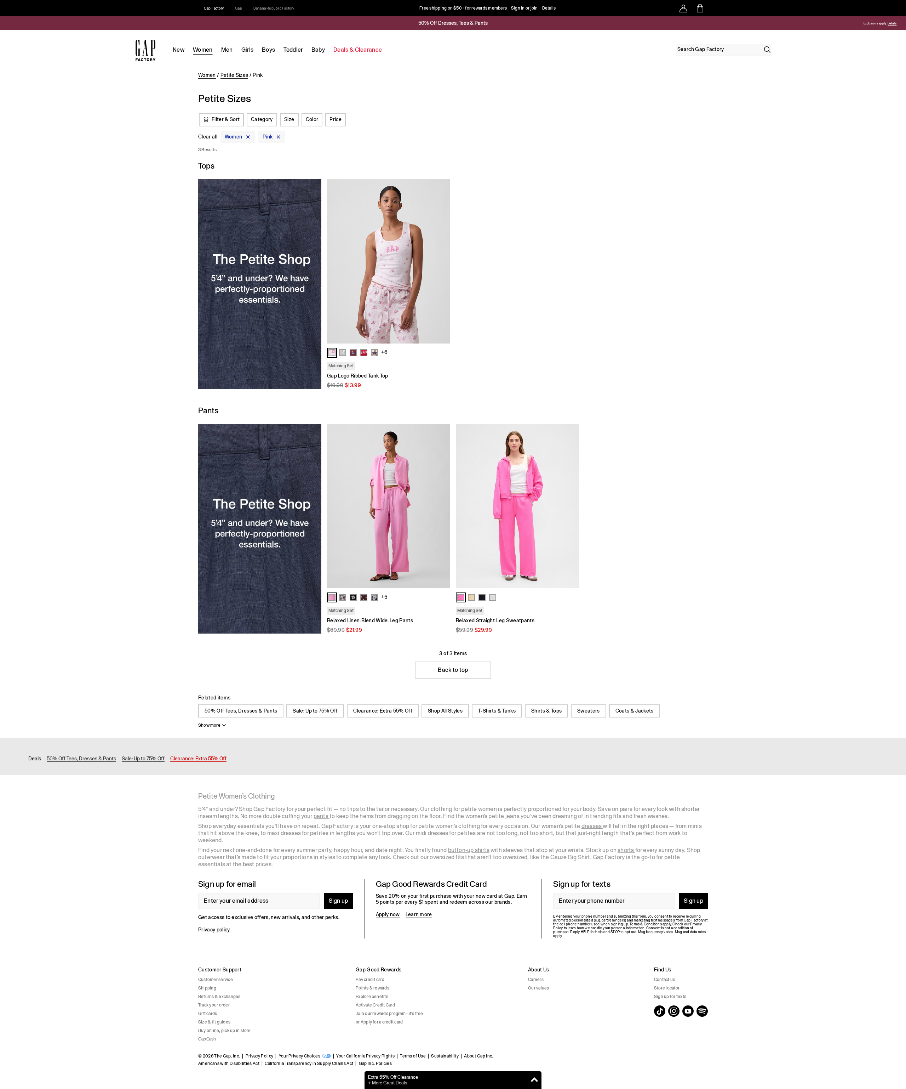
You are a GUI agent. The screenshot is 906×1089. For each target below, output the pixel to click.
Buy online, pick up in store (224, 1030)
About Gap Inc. (478, 1056)
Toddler (293, 49)
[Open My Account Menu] (683, 8)
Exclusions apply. (874, 23)
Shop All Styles (445, 711)
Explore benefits (372, 996)
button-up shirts (468, 850)
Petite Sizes (234, 75)
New (178, 49)
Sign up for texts (670, 996)
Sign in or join (524, 8)
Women (203, 49)
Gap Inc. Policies (375, 1063)
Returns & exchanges (219, 996)
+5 (384, 597)
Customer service (215, 979)
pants (321, 816)
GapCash (207, 1039)
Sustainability (444, 1056)
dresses (592, 826)
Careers (536, 979)
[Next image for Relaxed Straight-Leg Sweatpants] (570, 506)
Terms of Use (413, 1056)
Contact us (664, 979)
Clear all (207, 137)
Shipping (207, 988)
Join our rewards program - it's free (389, 1013)
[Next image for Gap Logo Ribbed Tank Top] (441, 261)
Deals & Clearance (357, 49)
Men (227, 49)
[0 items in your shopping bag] (699, 8)
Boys (268, 49)
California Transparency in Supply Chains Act (309, 1063)
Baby (318, 49)
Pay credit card (370, 979)
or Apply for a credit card (379, 1022)
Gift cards (207, 1013)
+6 (384, 352)
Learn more (419, 914)
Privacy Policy (259, 1056)
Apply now (388, 914)
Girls (247, 49)
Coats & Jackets (634, 711)
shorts (626, 850)
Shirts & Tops (546, 711)
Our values (538, 988)
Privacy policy (214, 929)
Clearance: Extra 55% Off (382, 711)
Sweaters (588, 711)
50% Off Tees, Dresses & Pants (241, 711)
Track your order (214, 1005)
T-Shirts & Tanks (497, 711)
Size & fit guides (214, 1022)
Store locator (667, 988)
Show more (209, 725)
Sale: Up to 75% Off (315, 711)
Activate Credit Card (375, 1005)
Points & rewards (372, 988)
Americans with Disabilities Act (228, 1063)
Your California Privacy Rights (365, 1056)
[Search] (767, 49)
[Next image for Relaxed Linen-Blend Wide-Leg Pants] (441, 506)
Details (549, 8)
